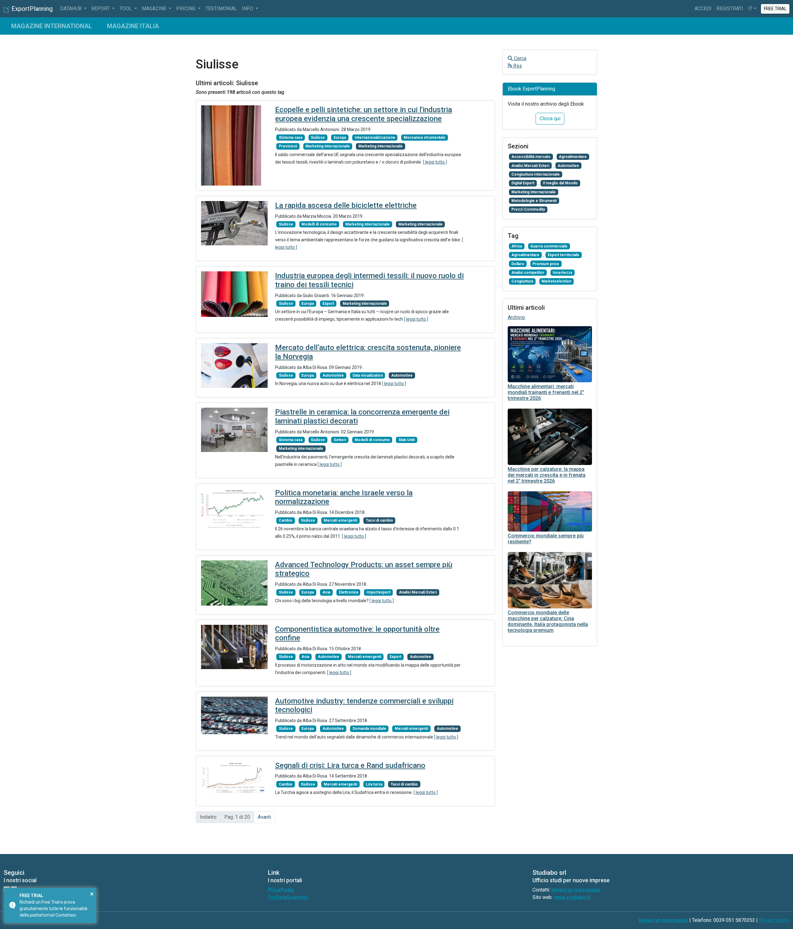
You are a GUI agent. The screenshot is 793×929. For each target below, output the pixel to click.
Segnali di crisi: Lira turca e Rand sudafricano (350, 765)
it (750, 8)
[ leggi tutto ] (435, 162)
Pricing (186, 8)
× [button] (92, 894)
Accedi (703, 8)
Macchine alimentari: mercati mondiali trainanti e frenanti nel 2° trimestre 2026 (546, 392)
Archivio (516, 317)
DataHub (71, 8)
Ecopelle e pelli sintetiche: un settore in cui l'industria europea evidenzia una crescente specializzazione (363, 114)
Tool (126, 8)
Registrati (729, 8)
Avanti (264, 817)
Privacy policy (774, 920)
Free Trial (775, 8)
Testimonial (221, 8)
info (248, 8)
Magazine (155, 8)
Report (101, 8)
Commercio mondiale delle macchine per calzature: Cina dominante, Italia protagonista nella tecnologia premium (548, 621)
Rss (517, 66)
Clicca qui (550, 118)
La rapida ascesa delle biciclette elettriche (346, 205)
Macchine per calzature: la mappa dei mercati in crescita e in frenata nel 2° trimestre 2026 (546, 475)
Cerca (519, 58)
